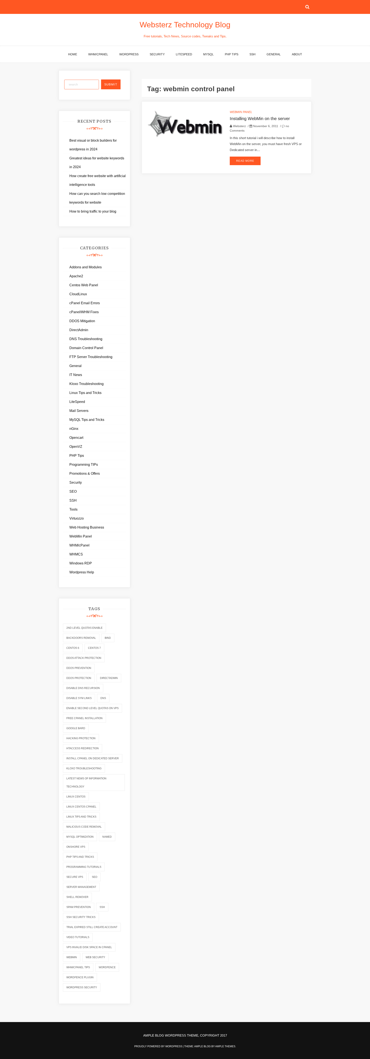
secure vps (74, 876)
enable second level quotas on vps (92, 708)
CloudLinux (78, 294)
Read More (245, 160)
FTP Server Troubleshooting (90, 357)
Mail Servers (78, 411)
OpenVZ (75, 446)
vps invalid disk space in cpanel (89, 947)
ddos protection (78, 678)
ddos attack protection (83, 658)
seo (94, 876)
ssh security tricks (80, 917)
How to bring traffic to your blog (92, 211)
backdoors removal (81, 637)
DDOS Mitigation (82, 321)
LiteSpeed (184, 54)
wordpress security (81, 987)
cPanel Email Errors (84, 303)
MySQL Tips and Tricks (86, 420)
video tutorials (77, 937)
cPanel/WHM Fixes (84, 312)
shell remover (77, 897)
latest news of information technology (86, 782)
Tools (73, 509)
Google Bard (75, 728)
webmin (71, 957)
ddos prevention (78, 668)
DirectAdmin (78, 330)
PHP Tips (231, 54)
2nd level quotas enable (84, 627)
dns (103, 698)
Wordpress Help (81, 572)
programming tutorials (83, 866)
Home (72, 54)
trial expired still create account (91, 927)
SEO (73, 491)
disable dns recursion (83, 688)
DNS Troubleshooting (85, 339)
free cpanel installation (84, 718)
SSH (252, 54)
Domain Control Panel (86, 348)
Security (157, 54)
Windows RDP (80, 563)
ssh (102, 907)
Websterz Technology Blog (185, 24)
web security (95, 957)
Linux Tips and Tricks (85, 393)
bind (108, 637)
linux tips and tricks (81, 816)
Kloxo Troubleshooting (86, 384)
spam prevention (78, 907)
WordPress (129, 54)
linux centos (75, 796)
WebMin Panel (241, 112)
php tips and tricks (80, 856)
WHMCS (76, 554)
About (297, 54)
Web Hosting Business (86, 527)
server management (81, 887)
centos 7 (94, 647)
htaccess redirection (82, 748)
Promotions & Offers (84, 473)
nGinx (73, 428)
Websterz (239, 126)
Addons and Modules (85, 267)
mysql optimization (80, 836)
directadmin (109, 678)
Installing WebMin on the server (260, 118)
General (274, 54)
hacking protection (80, 738)
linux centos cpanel (81, 806)
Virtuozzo (76, 518)
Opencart (76, 437)
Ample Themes (225, 1046)
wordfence (107, 967)
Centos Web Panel (83, 285)
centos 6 (72, 647)
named (107, 836)
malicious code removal (84, 826)
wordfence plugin (80, 977)
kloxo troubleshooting (83, 768)
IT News (75, 375)
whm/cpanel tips (78, 967)
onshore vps (75, 846)
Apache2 (76, 276)
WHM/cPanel (98, 54)
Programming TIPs (83, 464)
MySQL (208, 54)
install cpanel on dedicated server (92, 758)
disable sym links (79, 698)
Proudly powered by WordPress (158, 1046)
